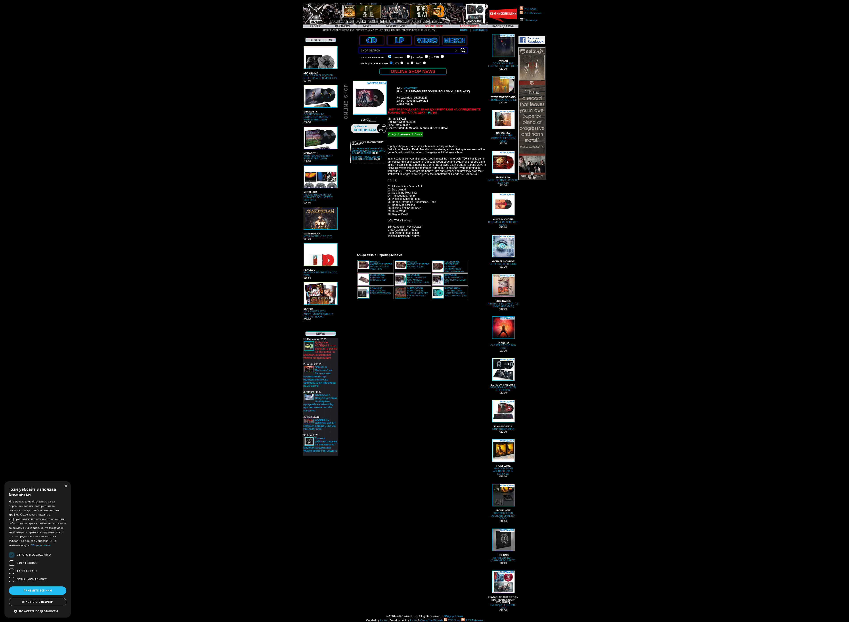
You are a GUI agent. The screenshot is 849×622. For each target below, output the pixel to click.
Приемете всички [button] (37, 590)
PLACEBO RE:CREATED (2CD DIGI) (320, 272)
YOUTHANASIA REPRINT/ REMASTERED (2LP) (318, 156)
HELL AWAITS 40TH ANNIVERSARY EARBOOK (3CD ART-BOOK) (318, 312)
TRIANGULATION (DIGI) (503, 89)
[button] (37, 611)
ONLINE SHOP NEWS (413, 71)
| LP (407, 63)
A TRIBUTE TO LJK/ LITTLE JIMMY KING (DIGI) (503, 291)
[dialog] (37, 549)
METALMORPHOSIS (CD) (318, 235)
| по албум (417, 57)
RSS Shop (529, 9)
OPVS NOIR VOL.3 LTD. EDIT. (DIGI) (503, 375)
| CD (396, 63)
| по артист (399, 57)
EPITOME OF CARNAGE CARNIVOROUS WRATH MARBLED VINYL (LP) (448, 268)
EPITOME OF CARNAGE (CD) (378, 277)
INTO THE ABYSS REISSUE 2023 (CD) (503, 168)
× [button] (65, 486)
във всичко (379, 57)
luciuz (383, 620)
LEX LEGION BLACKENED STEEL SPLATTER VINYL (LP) (320, 75)
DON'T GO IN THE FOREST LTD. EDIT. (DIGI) (503, 51)
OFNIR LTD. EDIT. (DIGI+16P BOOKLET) (503, 545)
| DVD (418, 63)
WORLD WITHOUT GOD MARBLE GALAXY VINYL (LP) (418, 278)
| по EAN (434, 57)
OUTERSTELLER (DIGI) (503, 250)
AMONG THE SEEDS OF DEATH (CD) (418, 264)
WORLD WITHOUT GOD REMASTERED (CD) (455, 278)
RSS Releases (532, 13)
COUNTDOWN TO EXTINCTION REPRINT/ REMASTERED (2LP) (317, 115)
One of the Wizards (431, 620)
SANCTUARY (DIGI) (503, 415)
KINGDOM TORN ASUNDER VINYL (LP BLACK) (503, 502)
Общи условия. (41, 545)
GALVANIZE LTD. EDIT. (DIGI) (503, 590)
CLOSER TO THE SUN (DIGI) (503, 333)
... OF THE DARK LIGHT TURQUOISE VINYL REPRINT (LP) (455, 292)
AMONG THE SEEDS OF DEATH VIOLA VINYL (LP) (381, 265)
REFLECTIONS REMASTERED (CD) (380, 290)
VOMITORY (411, 88)
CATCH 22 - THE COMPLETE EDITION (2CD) (503, 126)
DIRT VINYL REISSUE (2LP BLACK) (503, 210)
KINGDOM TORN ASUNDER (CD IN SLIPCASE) (503, 457)
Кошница (531, 20)
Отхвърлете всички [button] (38, 602)
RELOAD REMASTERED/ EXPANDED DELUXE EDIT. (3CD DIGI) (318, 196)
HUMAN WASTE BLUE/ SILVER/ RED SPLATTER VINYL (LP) (417, 293)
